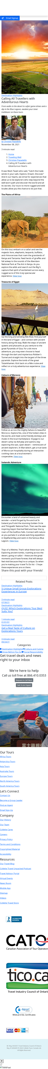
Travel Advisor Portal (9, 873)
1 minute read (8, 619)
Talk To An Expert (24, 685)
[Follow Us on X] (21, 748)
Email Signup (12, 18)
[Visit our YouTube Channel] (29, 748)
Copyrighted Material (10, 849)
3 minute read (8, 599)
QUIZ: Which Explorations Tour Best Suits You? (21, 610)
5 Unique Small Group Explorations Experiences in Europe (21, 590)
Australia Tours (7, 771)
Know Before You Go (12, 652)
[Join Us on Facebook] (16, 748)
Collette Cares (6, 829)
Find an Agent (6, 805)
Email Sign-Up (6, 810)
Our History (5, 819)
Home (11, 154)
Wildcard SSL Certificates (24, 1014)
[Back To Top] (1, 1061)
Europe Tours (6, 776)
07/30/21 (5, 602)
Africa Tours (5, 756)
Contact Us (5, 795)
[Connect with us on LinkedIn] (23, 748)
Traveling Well (14, 157)
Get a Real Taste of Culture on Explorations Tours (18, 629)
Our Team (4, 824)
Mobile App (5, 888)
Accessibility (5, 854)
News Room (5, 883)
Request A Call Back (24, 680)
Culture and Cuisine (34, 649)
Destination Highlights (11, 95)
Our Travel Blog (7, 863)
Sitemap (4, 893)
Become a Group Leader (11, 800)
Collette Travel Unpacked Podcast (15, 868)
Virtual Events (6, 878)
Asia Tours (5, 766)
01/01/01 (5, 622)
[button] (24, 1009)
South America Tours (9, 786)
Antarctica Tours (7, 761)
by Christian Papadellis (11, 141)
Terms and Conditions (10, 844)
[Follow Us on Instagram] (18, 748)
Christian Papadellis (17, 160)
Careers (3, 834)
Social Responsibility (33, 652)
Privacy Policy (6, 839)
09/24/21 (5, 642)
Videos (3, 898)
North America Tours (9, 781)
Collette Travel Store (9, 903)
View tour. (17, 276)
